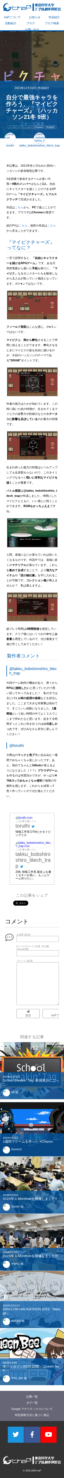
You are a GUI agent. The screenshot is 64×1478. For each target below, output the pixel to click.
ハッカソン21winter (33, 127)
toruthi (22, 826)
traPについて (12, 17)
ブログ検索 (52, 23)
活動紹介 (10, 23)
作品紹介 (54, 17)
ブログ (30, 23)
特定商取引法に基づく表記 (32, 1415)
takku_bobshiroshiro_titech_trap (33, 860)
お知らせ (34, 17)
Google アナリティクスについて (32, 1408)
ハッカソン (14, 127)
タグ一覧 (32, 1402)
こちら (19, 207)
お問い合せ (32, 29)
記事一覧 (32, 1396)
